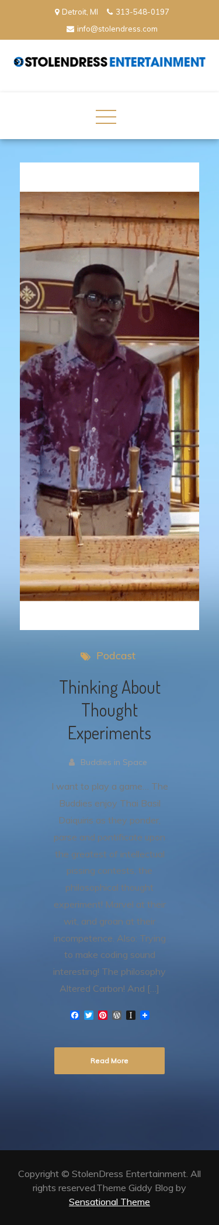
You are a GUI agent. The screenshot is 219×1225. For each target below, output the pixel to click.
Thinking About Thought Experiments (110, 709)
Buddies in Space (114, 762)
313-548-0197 (142, 11)
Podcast (115, 655)
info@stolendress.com (117, 28)
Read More (109, 1060)
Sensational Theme (109, 1201)
